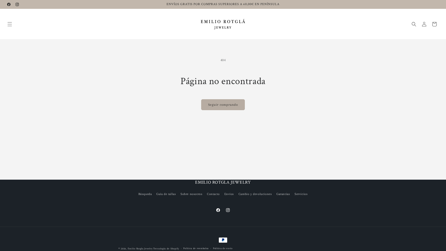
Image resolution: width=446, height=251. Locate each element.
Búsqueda (145, 194)
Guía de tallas (166, 194)
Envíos (229, 194)
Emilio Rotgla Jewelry (140, 248)
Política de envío (223, 248)
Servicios (301, 194)
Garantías (283, 194)
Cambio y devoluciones (255, 194)
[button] (10, 24)
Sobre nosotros (191, 194)
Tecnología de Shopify (166, 248)
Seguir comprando (223, 104)
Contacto (213, 194)
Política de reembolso (196, 248)
